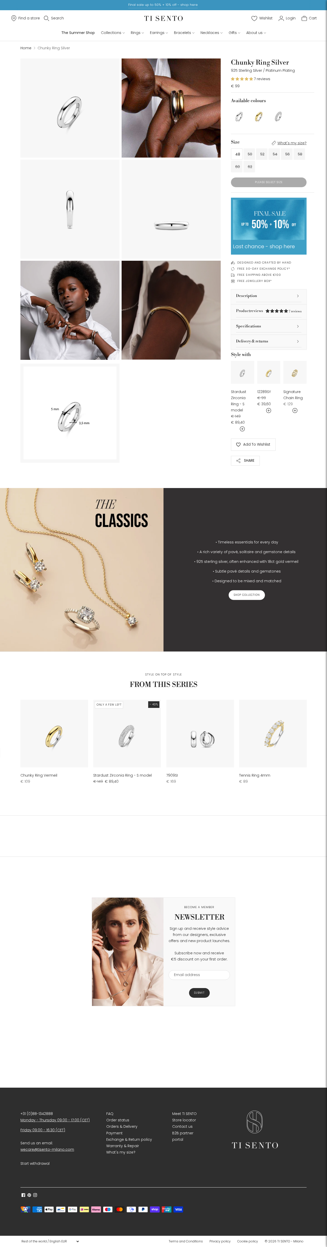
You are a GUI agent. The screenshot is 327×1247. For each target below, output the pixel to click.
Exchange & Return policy (129, 1139)
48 (237, 154)
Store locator (184, 1120)
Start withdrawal (35, 1163)
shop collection (247, 595)
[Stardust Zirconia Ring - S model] (278, 115)
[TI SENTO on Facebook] (23, 1195)
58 (300, 154)
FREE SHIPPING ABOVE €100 (259, 275)
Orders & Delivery (121, 1126)
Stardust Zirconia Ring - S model (122, 775)
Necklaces (210, 32)
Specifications (248, 326)
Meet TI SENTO (184, 1113)
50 (250, 154)
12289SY (264, 391)
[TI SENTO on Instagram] (35, 1195)
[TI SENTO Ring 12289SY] (269, 372)
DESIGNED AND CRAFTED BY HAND (264, 262)
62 (250, 166)
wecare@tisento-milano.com (47, 1149)
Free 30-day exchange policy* (263, 269)
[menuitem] (187, 1241)
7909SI (172, 775)
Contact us (182, 1126)
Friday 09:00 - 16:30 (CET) (42, 1130)
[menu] (50, 1241)
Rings (136, 32)
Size (235, 142)
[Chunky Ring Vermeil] (259, 115)
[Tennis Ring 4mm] (273, 733)
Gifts (233, 32)
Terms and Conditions (186, 1241)
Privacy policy (220, 1241)
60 (237, 166)
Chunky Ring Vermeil (38, 775)
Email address (184, 967)
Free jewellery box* (254, 281)
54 (275, 154)
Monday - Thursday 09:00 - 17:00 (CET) (55, 1120)
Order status (117, 1120)
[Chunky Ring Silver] (239, 115)
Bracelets (182, 32)
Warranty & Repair (122, 1145)
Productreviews (268, 310)
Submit (199, 993)
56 (287, 154)
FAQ (109, 1113)
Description (246, 295)
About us (254, 32)
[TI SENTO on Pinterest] (29, 1195)
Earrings (157, 32)
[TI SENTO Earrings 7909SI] (200, 733)
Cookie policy (247, 1241)
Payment (114, 1133)
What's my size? (292, 143)
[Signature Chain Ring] (295, 372)
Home (25, 48)
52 (262, 154)
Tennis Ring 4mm (254, 775)
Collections (111, 32)
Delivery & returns (252, 341)
